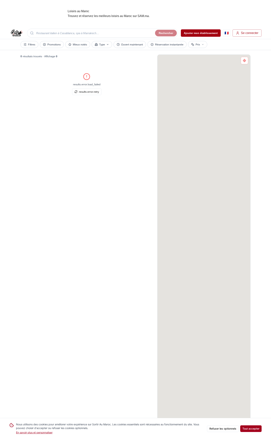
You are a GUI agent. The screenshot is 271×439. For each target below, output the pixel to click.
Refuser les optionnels (222, 428)
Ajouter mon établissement (201, 33)
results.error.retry (89, 91)
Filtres (31, 44)
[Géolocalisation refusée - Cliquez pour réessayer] (244, 60)
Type (102, 44)
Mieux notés (80, 44)
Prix (198, 44)
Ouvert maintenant (132, 44)
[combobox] (102, 33)
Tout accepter (250, 428)
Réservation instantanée (169, 44)
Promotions (54, 44)
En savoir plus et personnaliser (34, 432)
